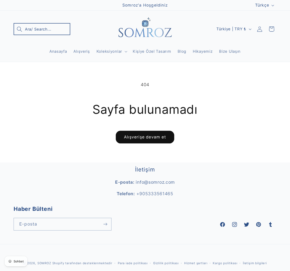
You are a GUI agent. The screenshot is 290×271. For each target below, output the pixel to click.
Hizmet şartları (196, 263)
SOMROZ (44, 263)
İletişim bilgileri (255, 263)
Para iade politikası (133, 263)
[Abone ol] (105, 224)
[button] (42, 29)
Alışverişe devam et (145, 137)
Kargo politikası (225, 263)
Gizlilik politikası (166, 263)
